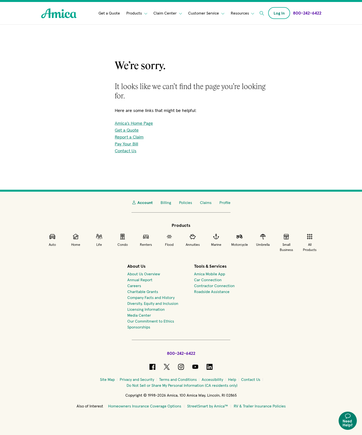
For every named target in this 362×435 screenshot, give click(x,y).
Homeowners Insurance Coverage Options (144, 406)
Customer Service (204, 13)
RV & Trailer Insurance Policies (260, 406)
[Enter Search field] (262, 13)
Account (145, 202)
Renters (146, 244)
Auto (52, 244)
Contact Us (125, 151)
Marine (216, 244)
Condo (122, 244)
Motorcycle (239, 244)
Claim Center (165, 13)
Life (99, 244)
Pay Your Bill (126, 144)
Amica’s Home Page (134, 123)
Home (75, 244)
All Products (309, 247)
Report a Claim (129, 137)
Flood (169, 244)
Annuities (193, 244)
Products (134, 13)
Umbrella (263, 244)
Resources (240, 13)
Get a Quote (109, 13)
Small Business (286, 247)
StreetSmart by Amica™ (207, 406)
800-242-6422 (181, 353)
